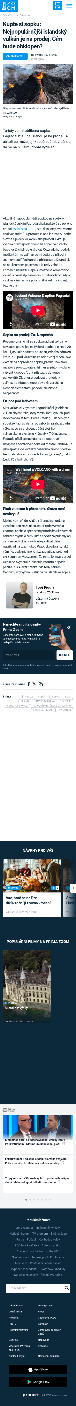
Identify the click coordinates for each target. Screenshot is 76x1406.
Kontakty (43, 1323)
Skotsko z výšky (16, 1008)
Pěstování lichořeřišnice (45, 1263)
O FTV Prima (16, 1305)
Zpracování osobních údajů (49, 1331)
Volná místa (15, 1311)
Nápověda (43, 1339)
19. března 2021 (23, 229)
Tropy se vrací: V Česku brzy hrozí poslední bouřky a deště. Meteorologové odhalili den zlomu (37, 1180)
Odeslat (65, 655)
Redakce (43, 1345)
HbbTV (12, 1323)
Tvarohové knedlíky (52, 1269)
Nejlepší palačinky (26, 1275)
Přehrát (13, 1003)
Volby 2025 (53, 1251)
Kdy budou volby (49, 1239)
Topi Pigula (37, 59)
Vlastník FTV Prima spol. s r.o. (19, 1347)
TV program (40, 1233)
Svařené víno (20, 1257)
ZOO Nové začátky (27, 1245)
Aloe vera (21, 1263)
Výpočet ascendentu (24, 1269)
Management (45, 1305)
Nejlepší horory (19, 1233)
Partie (20, 1239)
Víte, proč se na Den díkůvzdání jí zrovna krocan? (28, 900)
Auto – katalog (51, 1245)
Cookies (13, 1339)
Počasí (31, 1239)
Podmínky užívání (18, 1329)
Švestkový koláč (51, 1275)
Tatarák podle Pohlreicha (48, 1257)
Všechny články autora (47, 601)
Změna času (59, 1233)
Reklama (14, 1317)
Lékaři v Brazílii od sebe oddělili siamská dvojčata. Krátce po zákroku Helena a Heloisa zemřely (36, 1161)
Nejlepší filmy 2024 (48, 1228)
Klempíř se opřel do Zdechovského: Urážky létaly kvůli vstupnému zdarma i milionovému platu (35, 1142)
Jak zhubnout (24, 1228)
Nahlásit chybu (17, 1356)
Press (41, 1311)
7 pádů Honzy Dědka (29, 1251)
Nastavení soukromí (49, 1356)
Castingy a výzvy (47, 1317)
